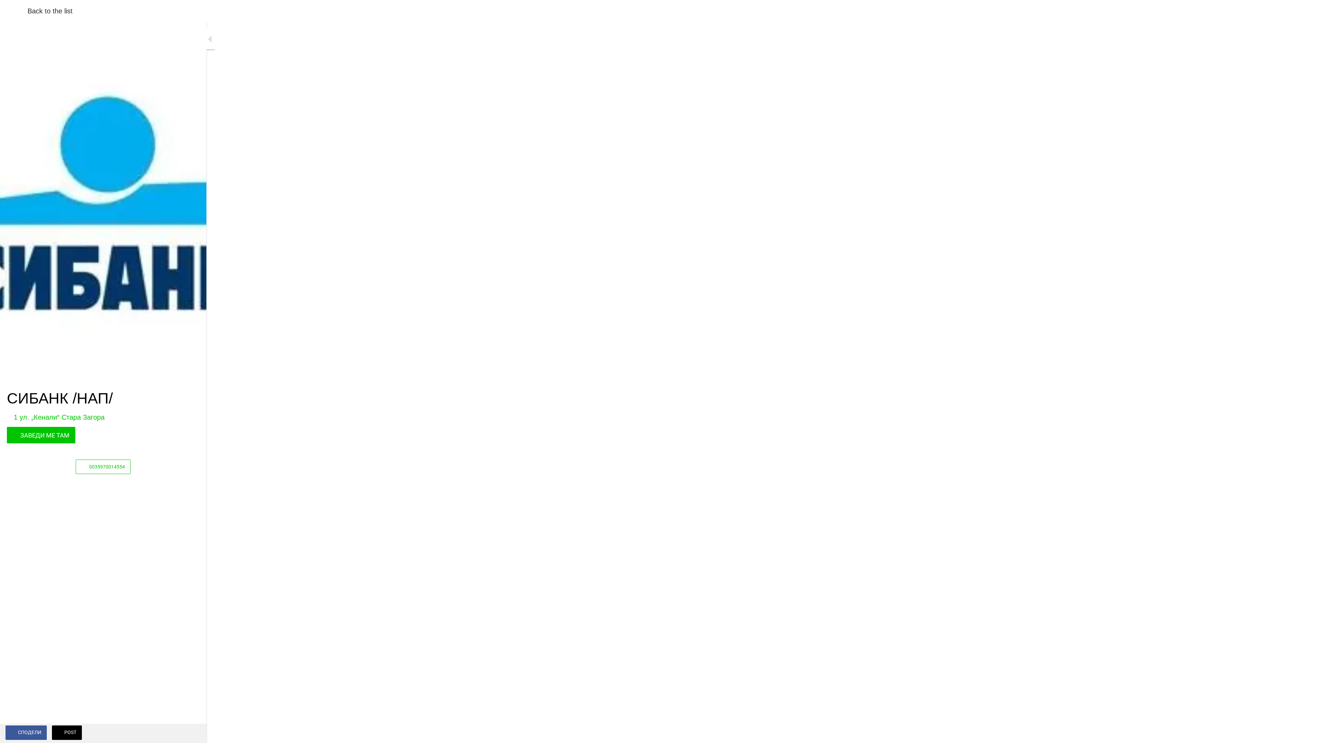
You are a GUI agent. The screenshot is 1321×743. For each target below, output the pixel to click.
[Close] (14, 11)
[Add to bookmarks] (192, 733)
